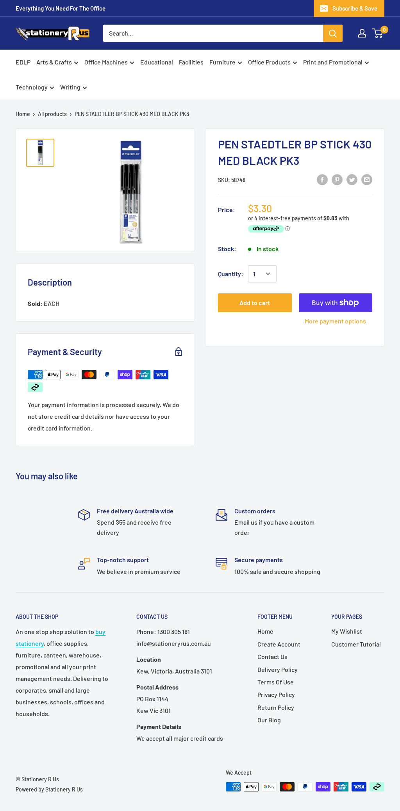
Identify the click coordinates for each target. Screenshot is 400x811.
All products (52, 114)
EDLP (23, 62)
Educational (156, 62)
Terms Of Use (275, 682)
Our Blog (269, 719)
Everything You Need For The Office (60, 8)
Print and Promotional (332, 62)
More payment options (335, 321)
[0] (378, 33)
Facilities (191, 62)
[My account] (362, 33)
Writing (70, 87)
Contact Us (272, 656)
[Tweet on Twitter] (351, 179)
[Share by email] (366, 179)
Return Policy (275, 707)
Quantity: (230, 273)
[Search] (333, 33)
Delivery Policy (277, 669)
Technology (32, 87)
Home (23, 114)
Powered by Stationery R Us (49, 789)
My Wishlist (346, 631)
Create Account (278, 644)
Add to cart (254, 302)
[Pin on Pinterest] (337, 179)
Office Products (269, 62)
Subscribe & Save (354, 8)
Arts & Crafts (54, 62)
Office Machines (106, 62)
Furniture (222, 62)
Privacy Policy (276, 694)
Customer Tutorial (356, 644)
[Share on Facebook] (322, 179)
